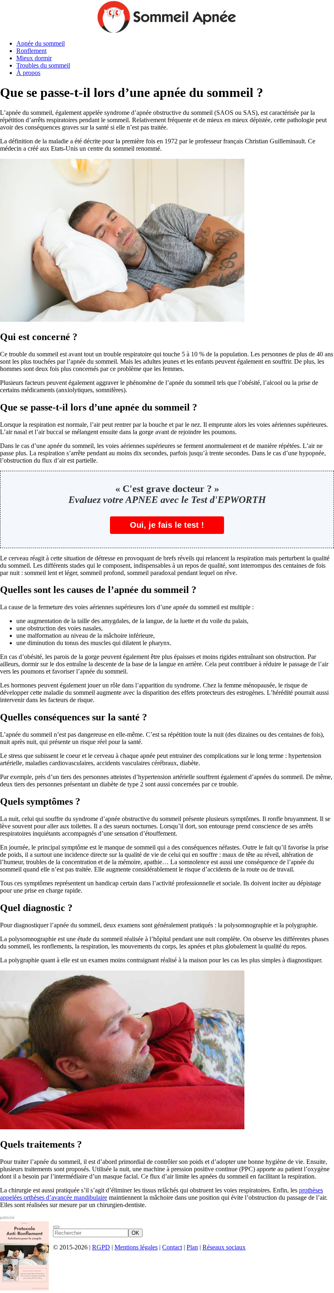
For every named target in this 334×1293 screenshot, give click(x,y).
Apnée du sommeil (40, 43)
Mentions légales (136, 1247)
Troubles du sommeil (43, 65)
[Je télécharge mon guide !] (56, 1227)
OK (135, 1233)
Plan (192, 1247)
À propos (28, 72)
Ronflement (31, 50)
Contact (172, 1247)
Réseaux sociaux (224, 1247)
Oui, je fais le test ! (167, 524)
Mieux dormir (34, 58)
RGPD (101, 1247)
